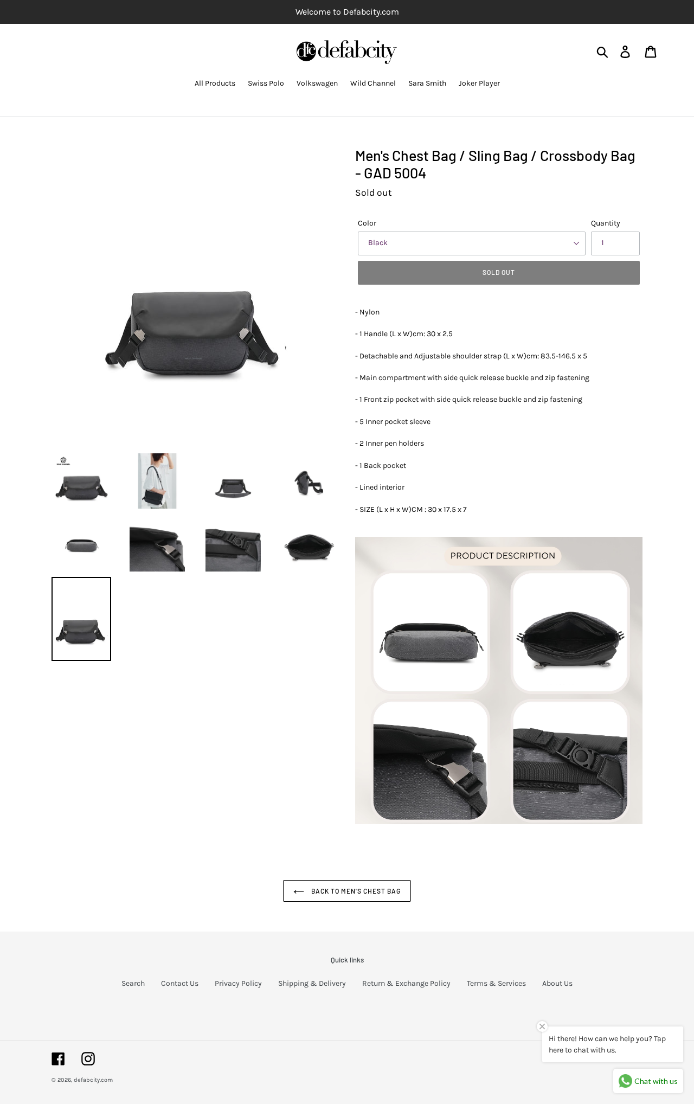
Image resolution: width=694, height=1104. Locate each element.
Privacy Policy (238, 983)
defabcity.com (93, 1079)
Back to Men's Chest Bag (355, 891)
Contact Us (179, 983)
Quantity (605, 223)
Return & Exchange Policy (406, 983)
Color (367, 223)
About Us (557, 983)
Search (133, 983)
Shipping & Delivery (312, 983)
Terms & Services (496, 983)
